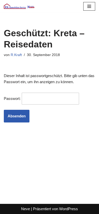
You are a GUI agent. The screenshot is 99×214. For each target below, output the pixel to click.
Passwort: (13, 98)
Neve (25, 209)
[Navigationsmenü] (89, 6)
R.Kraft (16, 55)
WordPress (68, 209)
